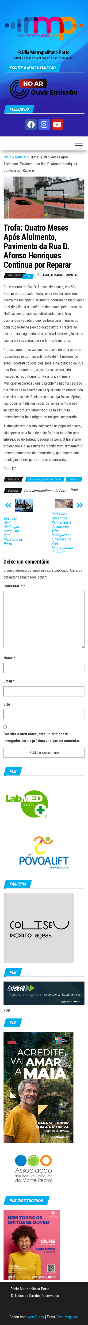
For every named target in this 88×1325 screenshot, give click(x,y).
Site (7, 704)
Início (7, 157)
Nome (9, 658)
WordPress (35, 1317)
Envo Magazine (68, 1317)
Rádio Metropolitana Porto (44, 52)
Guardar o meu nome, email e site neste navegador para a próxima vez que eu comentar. (42, 737)
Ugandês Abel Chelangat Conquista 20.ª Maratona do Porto (13, 531)
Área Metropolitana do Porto (45, 479)
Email (9, 681)
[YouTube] (57, 124)
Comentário (14, 586)
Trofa (74, 490)
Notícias (21, 157)
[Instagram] (44, 124)
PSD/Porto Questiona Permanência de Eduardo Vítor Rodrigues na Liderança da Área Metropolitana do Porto (62, 533)
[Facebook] (31, 124)
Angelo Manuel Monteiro (61, 275)
